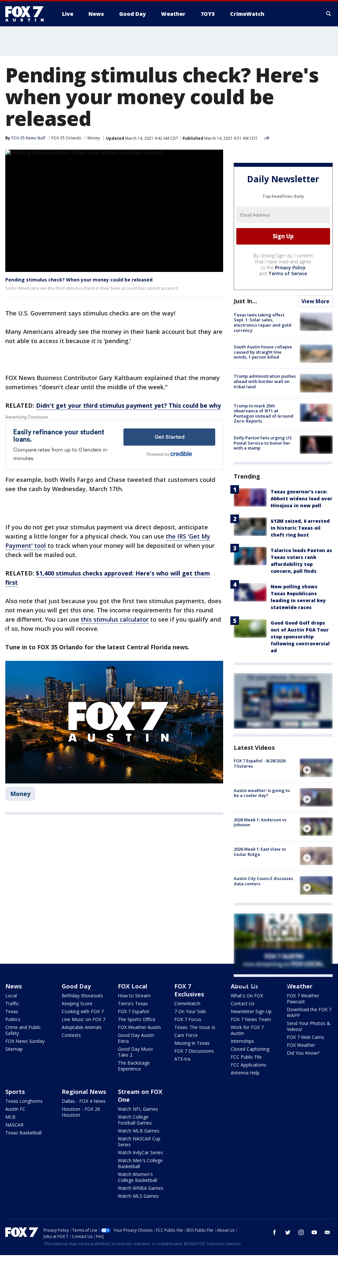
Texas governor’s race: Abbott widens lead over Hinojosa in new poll (301, 498)
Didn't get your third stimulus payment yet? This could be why (128, 405)
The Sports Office (136, 1019)
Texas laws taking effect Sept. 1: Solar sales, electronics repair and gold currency (262, 322)
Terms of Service (287, 273)
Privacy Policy (290, 267)
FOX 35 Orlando (66, 138)
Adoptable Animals (82, 1027)
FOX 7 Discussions (194, 1051)
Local (11, 995)
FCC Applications (248, 1065)
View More (315, 301)
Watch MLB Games (138, 1131)
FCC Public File (246, 1057)
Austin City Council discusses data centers (263, 881)
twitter (288, 1232)
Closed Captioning (250, 1049)
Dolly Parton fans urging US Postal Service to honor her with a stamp (263, 443)
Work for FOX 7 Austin (247, 1030)
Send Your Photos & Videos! (308, 1026)
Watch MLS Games (138, 1196)
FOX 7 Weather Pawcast (303, 998)
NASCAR (14, 1125)
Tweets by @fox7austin (262, 984)
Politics (12, 1019)
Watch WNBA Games (140, 1188)
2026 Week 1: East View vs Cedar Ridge (260, 851)
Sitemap (14, 1049)
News (13, 986)
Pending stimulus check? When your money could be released (78, 280)
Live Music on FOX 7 (83, 1019)
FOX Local (132, 986)
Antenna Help (245, 1073)
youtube (314, 1232)
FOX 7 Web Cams (305, 1037)
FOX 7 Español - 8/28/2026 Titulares (260, 763)
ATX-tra (182, 1059)
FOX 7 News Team (251, 1019)
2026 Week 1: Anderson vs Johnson (260, 822)
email (327, 1232)
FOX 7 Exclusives (189, 990)
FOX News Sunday (25, 1041)
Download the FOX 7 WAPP (309, 1012)
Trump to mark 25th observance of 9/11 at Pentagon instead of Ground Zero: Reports (263, 413)
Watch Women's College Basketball (137, 1177)
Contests (71, 1035)
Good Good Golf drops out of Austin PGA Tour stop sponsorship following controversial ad (300, 637)
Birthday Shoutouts (82, 995)
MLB (10, 1117)
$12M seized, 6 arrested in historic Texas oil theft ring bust (300, 528)
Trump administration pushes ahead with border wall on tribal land (265, 381)
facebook (274, 1232)
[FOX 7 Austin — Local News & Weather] (27, 14)
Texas (11, 1011)
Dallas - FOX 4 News (84, 1101)
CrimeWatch (187, 1003)
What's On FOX (247, 995)
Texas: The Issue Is (194, 1027)
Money (93, 138)
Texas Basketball (23, 1133)
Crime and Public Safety (23, 1030)
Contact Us (242, 1003)
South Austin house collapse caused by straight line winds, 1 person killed (263, 352)
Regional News (84, 1092)
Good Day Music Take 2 (135, 1052)
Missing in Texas (192, 1043)
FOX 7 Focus (187, 1019)
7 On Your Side (190, 1011)
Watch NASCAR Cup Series (139, 1141)
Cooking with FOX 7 (83, 1011)
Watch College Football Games (135, 1120)
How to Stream (134, 995)
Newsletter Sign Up (251, 1011)
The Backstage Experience (134, 1066)
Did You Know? (303, 1053)
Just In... (245, 301)
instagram (301, 1232)
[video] (316, 767)
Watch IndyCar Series (140, 1152)
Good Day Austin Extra (136, 1038)
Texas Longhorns (24, 1101)
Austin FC (15, 1109)
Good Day (76, 986)
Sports (15, 1092)
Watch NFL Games (138, 1109)
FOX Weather (301, 1045)
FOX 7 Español (133, 1011)
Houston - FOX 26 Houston (81, 1112)
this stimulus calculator (115, 619)
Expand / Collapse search (329, 13)
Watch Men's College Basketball (140, 1163)
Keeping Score (77, 1003)
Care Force (186, 1035)
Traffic (12, 1003)
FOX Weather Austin (139, 1027)
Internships (242, 1041)
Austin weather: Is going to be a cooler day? (262, 793)
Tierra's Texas (133, 1003)
